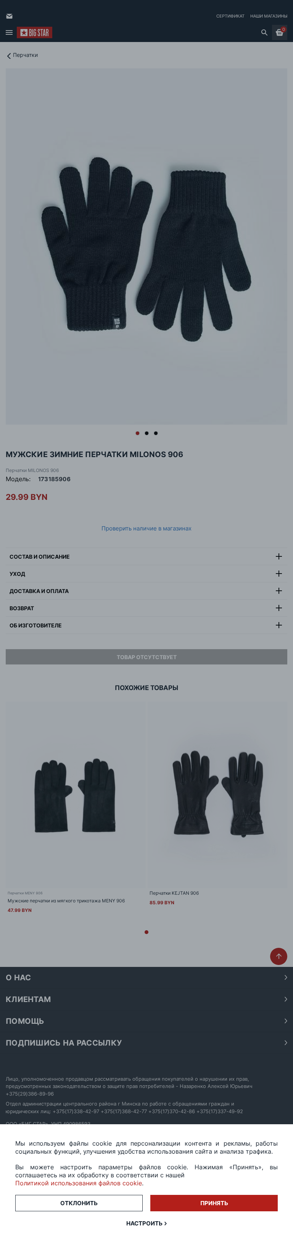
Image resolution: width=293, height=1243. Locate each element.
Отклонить (79, 1203)
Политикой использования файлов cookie (78, 1183)
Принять (214, 1203)
